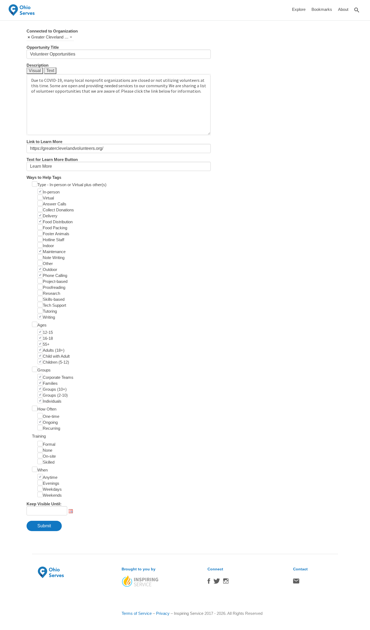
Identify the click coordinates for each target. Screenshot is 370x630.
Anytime (50, 477)
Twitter (216, 582)
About (343, 9)
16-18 (48, 338)
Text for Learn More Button (52, 159)
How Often (46, 409)
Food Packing (55, 227)
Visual (35, 70)
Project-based (55, 281)
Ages (42, 325)
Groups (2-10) (55, 395)
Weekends (52, 495)
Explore (299, 9)
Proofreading (54, 287)
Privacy (163, 613)
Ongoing (50, 422)
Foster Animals (56, 233)
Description (37, 65)
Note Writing (53, 257)
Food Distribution (58, 221)
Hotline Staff (53, 239)
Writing (49, 317)
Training (39, 436)
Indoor (48, 245)
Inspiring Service (188, 613)
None (47, 450)
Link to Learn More (44, 141)
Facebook (208, 582)
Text (50, 70)
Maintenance (54, 251)
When (42, 470)
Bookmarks (321, 9)
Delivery (50, 216)
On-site (49, 456)
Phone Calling (55, 275)
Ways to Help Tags (44, 177)
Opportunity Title (43, 47)
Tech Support (54, 305)
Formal (49, 444)
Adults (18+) (53, 350)
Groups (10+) (55, 389)
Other (48, 263)
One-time (51, 416)
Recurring (51, 428)
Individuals (52, 401)
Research (51, 293)
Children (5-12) (56, 362)
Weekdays (52, 489)
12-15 (48, 332)
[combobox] (50, 37)
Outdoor (50, 269)
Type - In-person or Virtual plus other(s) (71, 184)
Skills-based (53, 299)
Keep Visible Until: (44, 504)
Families (50, 383)
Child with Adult (56, 356)
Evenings (51, 483)
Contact (296, 582)
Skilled (48, 462)
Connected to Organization (52, 31)
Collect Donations (58, 210)
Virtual (48, 198)
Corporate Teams (58, 377)
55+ (46, 344)
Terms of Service (137, 613)
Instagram (226, 582)
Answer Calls (54, 204)
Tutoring (50, 311)
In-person (51, 192)
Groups (44, 370)
